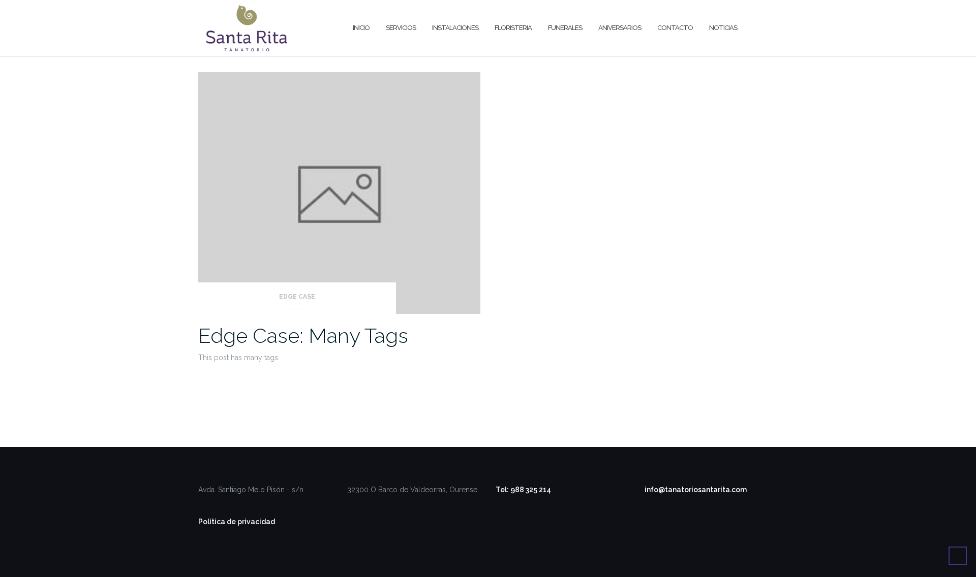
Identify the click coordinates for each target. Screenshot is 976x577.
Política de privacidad (236, 522)
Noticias (723, 27)
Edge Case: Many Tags (303, 335)
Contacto (675, 27)
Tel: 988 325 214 (523, 490)
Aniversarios (619, 27)
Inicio (361, 27)
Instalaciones (455, 27)
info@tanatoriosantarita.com (696, 490)
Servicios (401, 27)
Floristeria (513, 27)
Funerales (565, 27)
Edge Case (297, 296)
